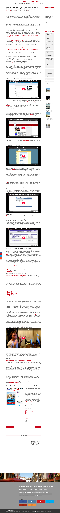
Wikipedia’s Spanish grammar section (13, 279)
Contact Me (40, 3)
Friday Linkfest (51, 486)
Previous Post (10, 426)
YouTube (7, 254)
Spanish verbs (9, 288)
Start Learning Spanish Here (25, 3)
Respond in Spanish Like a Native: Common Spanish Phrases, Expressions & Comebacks (49, 122)
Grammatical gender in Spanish (12, 293)
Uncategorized (48, 81)
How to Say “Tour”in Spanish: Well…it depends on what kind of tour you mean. (23, 438)
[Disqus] (23, 456)
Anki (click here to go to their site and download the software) (24, 314)
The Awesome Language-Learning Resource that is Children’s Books (18, 47)
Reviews (47, 69)
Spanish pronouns (10, 296)
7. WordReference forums (11, 214)
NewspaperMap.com (20, 58)
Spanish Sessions (10, 271)
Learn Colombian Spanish (49, 44)
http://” (31, 114)
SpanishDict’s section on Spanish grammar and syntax (16, 275)
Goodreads (27, 415)
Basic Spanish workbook (35, 381)
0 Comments (30, 10)
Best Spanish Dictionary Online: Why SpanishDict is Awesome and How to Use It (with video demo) (14, 429)
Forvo (7, 182)
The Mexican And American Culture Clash (33, 429)
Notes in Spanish (19, 269)
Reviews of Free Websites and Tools (49, 71)
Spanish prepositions (11, 297)
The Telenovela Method (15, 18)
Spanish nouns (9, 292)
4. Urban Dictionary (10, 139)
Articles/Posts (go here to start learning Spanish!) (49, 34)
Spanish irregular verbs (11, 291)
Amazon (26, 410)
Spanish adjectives (10, 294)
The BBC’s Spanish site (10, 360)
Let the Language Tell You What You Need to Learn (11, 437)
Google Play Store (28, 414)
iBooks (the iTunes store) (29, 411)
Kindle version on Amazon (29, 401)
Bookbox (25, 55)
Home (16, 3)
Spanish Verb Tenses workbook (14, 382)
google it (13, 169)
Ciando (26, 418)
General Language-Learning (49, 41)
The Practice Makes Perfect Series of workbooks (26, 373)
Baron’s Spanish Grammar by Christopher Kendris (30, 364)
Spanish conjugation (10, 289)
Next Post (38, 426)
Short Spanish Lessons (49, 73)
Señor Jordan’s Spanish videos (12, 265)
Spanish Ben (9, 269)
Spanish (17, 10)
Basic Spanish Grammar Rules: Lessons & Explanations (49, 37)
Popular (47, 66)
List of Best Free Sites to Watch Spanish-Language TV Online (17, 40)
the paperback (31, 402)
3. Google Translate (10, 108)
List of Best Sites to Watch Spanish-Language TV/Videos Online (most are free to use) (49, 95)
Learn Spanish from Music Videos (49, 52)
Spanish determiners (10, 295)
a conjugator (34, 74)
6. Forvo (8, 181)
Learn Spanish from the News (49, 56)
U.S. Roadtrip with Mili (48, 79)
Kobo (26, 412)
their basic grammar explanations (25, 360)
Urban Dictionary (26, 140)
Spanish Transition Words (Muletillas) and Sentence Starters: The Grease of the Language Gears (49, 119)
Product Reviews (48, 67)
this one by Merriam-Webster (32, 101)
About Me (35, 3)
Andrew (8, 10)
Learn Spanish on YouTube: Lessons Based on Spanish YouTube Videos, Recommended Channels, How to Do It (49, 60)
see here (11, 45)
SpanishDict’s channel (11, 268)
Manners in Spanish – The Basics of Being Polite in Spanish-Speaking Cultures (49, 111)
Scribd (26, 417)
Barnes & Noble (28, 413)
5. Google (8, 166)
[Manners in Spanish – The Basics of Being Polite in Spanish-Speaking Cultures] (47, 114)
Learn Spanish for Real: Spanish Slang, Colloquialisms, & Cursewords (49, 48)
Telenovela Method (23, 10)
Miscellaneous (48, 64)
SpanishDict (11, 62)
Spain (20, 495)
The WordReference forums (11, 215)
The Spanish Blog (10, 266)
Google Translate (16, 110)
